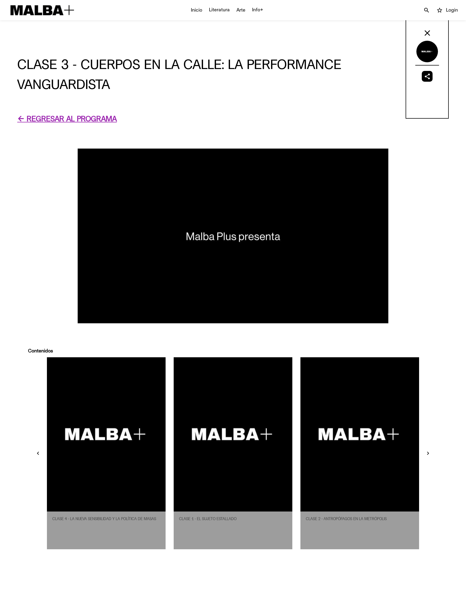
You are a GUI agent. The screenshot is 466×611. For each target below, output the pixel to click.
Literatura (219, 9)
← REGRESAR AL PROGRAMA (67, 119)
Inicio (196, 10)
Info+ (257, 9)
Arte (241, 10)
